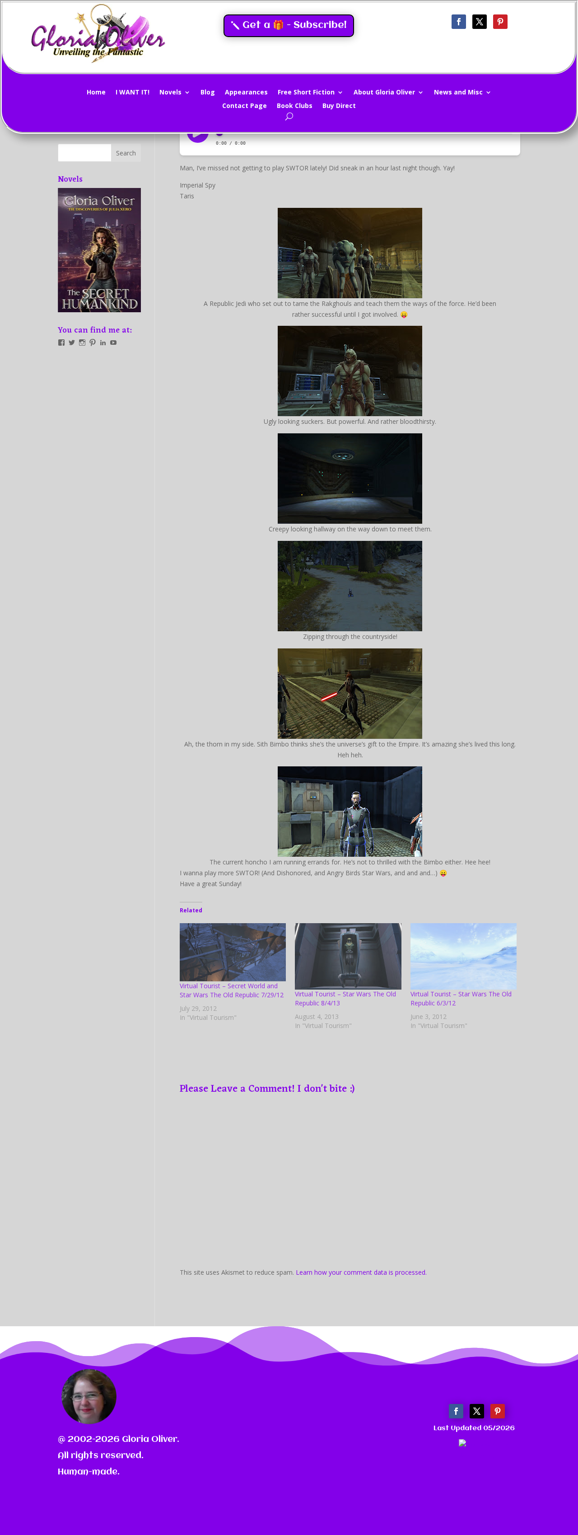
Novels (170, 92)
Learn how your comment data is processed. (361, 1272)
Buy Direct (339, 106)
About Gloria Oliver (384, 92)
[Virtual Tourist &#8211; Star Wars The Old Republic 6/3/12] (463, 956)
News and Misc (458, 92)
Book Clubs (294, 106)
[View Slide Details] (99, 250)
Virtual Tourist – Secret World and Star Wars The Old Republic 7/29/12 (232, 990)
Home (96, 92)
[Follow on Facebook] (459, 21)
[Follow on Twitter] (479, 21)
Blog (207, 92)
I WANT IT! (132, 92)
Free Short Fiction (306, 92)
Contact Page (244, 106)
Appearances (246, 92)
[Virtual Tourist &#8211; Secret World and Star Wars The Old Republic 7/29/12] (233, 952)
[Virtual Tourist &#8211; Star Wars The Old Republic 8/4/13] (348, 956)
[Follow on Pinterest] (500, 21)
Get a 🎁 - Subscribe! (294, 25)
